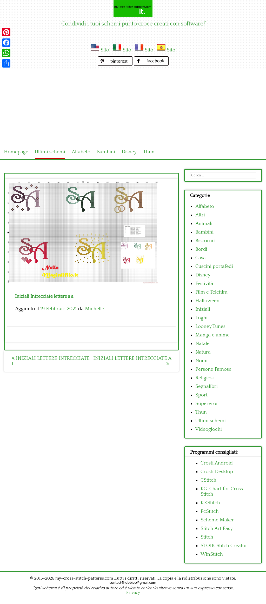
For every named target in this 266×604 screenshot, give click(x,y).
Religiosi (204, 378)
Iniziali (202, 309)
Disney (129, 152)
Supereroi (206, 403)
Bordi (201, 249)
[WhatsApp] (6, 53)
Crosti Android (217, 463)
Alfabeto (81, 152)
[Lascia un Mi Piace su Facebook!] (151, 64)
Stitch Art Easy (217, 528)
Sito (105, 50)
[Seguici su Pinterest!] (116, 64)
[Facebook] (6, 42)
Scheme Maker (217, 520)
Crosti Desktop (217, 471)
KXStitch (210, 503)
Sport (201, 395)
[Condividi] (6, 63)
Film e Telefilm (211, 292)
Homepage (16, 152)
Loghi (201, 318)
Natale (202, 343)
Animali (203, 223)
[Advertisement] (133, 106)
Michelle (94, 308)
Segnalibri (206, 386)
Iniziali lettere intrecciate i (51, 361)
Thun (149, 152)
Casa (200, 258)
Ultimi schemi (50, 152)
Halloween (207, 300)
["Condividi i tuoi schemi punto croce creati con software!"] (133, 8)
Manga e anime (212, 335)
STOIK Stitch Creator (224, 545)
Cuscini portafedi (214, 266)
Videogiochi (208, 429)
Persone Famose (213, 369)
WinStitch (212, 554)
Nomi (201, 360)
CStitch (208, 480)
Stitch (207, 537)
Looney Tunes (210, 326)
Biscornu (205, 240)
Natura (203, 352)
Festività (204, 283)
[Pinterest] (6, 32)
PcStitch (210, 511)
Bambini (106, 152)
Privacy (133, 592)
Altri (200, 215)
